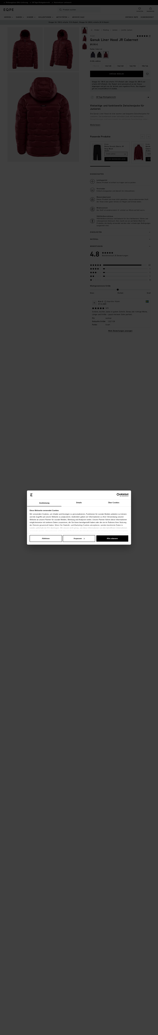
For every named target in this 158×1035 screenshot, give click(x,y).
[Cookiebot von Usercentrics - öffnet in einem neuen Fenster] (118, 495)
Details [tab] (79, 502)
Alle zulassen (112, 538)
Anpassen (78, 538)
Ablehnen (46, 538)
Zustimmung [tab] (44, 503)
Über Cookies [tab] (113, 502)
